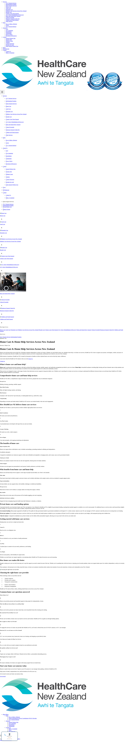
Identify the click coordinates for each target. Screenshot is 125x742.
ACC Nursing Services (11, 3)
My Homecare (12, 731)
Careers (4, 37)
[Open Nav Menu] (2, 92)
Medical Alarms (6, 209)
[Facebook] (1, 736)
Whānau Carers (9, 41)
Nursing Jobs (9, 39)
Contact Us (8, 51)
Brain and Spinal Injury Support (13, 16)
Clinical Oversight (10, 17)
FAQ (7, 29)
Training (8, 42)
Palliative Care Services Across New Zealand (16, 11)
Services (5, 1)
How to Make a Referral (11, 24)
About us (8, 721)
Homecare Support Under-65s (13, 18)
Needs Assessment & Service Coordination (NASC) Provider (23, 718)
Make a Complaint (10, 52)
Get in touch (3, 676)
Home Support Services (11, 5)
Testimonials (9, 33)
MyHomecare (6, 48)
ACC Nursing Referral (11, 26)
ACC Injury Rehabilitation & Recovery (15, 14)
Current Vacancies (10, 43)
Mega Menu (5, 714)
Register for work (10, 45)
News (4, 47)
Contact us (2, 361)
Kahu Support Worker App (12, 46)
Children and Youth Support (12, 20)
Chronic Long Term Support (12, 13)
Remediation (9, 31)
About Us (5, 28)
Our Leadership (9, 30)
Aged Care (8, 8)
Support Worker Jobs (10, 38)
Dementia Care (9, 9)
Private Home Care (7, 206)
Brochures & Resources (11, 35)
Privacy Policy (9, 34)
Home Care (8, 7)
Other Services (9, 21)
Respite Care (9, 12)
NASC (7, 25)
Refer (4, 22)
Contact (4, 50)
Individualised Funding (11, 4)
